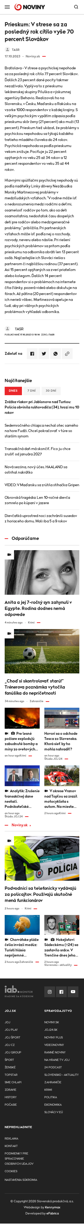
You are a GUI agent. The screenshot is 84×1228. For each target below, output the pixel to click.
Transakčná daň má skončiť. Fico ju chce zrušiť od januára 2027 (37, 451)
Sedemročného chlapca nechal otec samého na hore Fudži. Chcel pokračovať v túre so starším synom (41, 431)
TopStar (11, 1075)
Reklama (11, 1138)
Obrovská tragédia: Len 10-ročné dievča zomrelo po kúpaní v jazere (37, 500)
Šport (9, 1060)
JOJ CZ (10, 1045)
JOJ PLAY (11, 1029)
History (11, 1097)
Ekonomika (53, 1104)
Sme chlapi (13, 1082)
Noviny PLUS (53, 1037)
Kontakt (11, 1146)
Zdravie (10, 1089)
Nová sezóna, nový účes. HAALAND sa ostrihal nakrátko (36, 469)
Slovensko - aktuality (61, 1075)
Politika (50, 1097)
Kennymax (52, 1207)
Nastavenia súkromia (21, 1180)
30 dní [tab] (51, 390)
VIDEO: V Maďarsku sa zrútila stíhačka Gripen (42, 485)
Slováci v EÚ (53, 1112)
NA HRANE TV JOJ (57, 1060)
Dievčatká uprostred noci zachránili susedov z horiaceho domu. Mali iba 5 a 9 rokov (41, 518)
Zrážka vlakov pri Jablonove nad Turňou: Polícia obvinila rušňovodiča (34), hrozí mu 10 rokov (42, 407)
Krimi (48, 1089)
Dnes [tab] (13, 390)
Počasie (11, 1104)
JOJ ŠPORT (12, 1037)
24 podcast (53, 1067)
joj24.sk (50, 1029)
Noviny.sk (20, 825)
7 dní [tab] (32, 390)
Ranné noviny (55, 1052)
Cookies (11, 1171)
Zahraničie (52, 1082)
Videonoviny (54, 1045)
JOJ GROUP (13, 1052)
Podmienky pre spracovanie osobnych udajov (19, 1158)
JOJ (7, 1022)
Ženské (10, 1067)
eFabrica (52, 1213)
